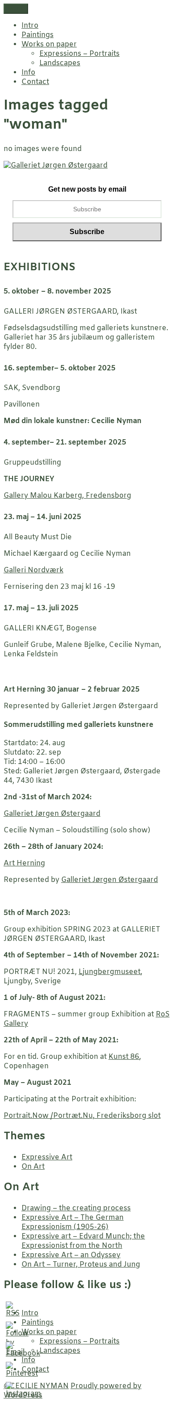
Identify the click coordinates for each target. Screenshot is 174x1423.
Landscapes (59, 63)
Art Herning (24, 863)
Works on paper (49, 44)
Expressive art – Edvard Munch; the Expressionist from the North (83, 1241)
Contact (35, 82)
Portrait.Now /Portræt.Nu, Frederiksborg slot (82, 1116)
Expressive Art (46, 1157)
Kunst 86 (123, 1057)
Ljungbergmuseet (110, 972)
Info (28, 72)
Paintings (37, 35)
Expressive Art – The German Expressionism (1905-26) (72, 1222)
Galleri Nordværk (33, 570)
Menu (16, 9)
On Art (33, 1166)
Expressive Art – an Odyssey (70, 1255)
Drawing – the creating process (76, 1208)
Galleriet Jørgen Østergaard (52, 814)
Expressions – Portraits (79, 54)
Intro (29, 25)
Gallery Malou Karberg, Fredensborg (67, 495)
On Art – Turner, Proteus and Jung (80, 1264)
